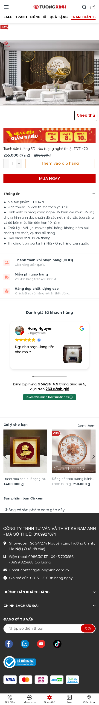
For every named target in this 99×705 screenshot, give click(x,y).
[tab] (23, 498)
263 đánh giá (57, 389)
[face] (11, 643)
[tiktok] (59, 643)
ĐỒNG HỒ (38, 17)
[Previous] (6, 456)
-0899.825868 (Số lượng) (30, 562)
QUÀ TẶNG (59, 17)
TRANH (21, 17)
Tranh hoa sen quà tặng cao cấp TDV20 (25, 479)
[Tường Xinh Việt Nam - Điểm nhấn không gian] (49, 7)
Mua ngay (49, 178)
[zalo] (27, 643)
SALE (7, 17)
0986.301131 (38, 556)
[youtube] (43, 643)
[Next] (93, 456)
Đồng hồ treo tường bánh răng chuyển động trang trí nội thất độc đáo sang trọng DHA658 (74, 479)
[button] (6, 6)
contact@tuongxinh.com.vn (44, 570)
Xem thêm (87, 426)
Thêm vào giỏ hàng (60, 163)
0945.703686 (62, 556)
